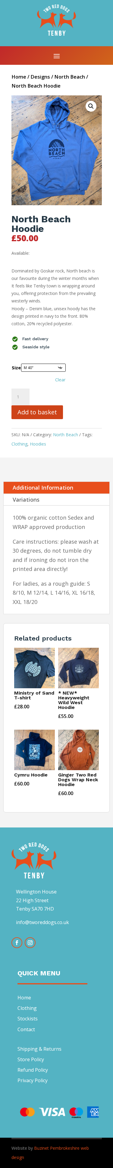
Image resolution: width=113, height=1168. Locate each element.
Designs (40, 76)
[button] (91, 106)
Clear (60, 380)
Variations (26, 499)
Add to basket (37, 412)
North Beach (69, 76)
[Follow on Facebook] (16, 942)
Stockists (27, 1018)
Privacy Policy (32, 1080)
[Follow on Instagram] (30, 942)
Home (18, 76)
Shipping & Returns (39, 1049)
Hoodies (38, 444)
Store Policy (30, 1059)
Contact (26, 1029)
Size (16, 368)
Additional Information (43, 487)
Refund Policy (32, 1070)
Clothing (19, 444)
